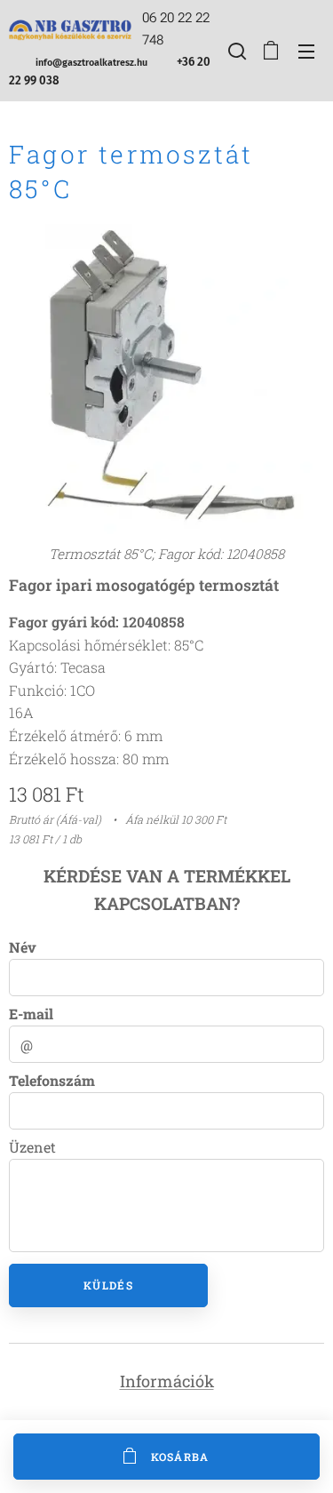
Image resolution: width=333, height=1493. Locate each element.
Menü (306, 50)
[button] (235, 50)
